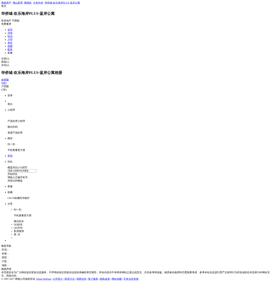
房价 (10, 43)
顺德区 (28, 2)
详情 (10, 33)
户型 (10, 39)
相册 (10, 46)
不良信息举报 (130, 279)
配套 (10, 49)
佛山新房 (18, 2)
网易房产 (6, 2)
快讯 (10, 36)
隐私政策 (105, 279)
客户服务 (93, 279)
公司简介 (58, 279)
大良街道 (38, 2)
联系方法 (70, 279)
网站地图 (117, 279)
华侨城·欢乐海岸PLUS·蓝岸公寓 (62, 2)
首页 (10, 29)
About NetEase (43, 279)
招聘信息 (81, 279)
